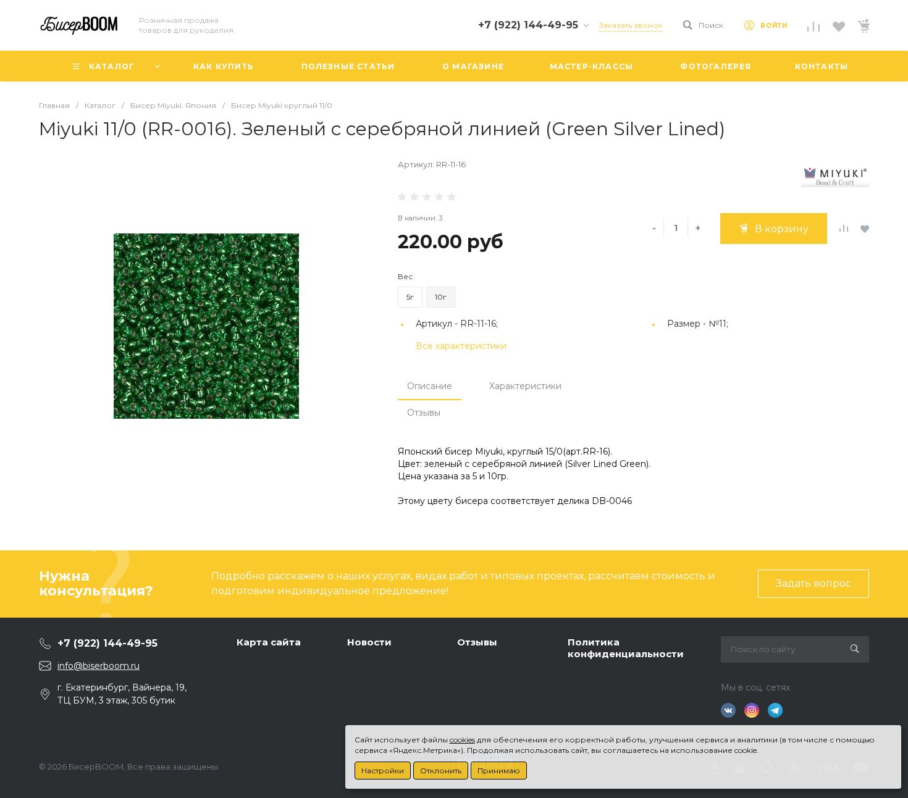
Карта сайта (269, 642)
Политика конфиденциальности (626, 648)
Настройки (382, 770)
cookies (462, 739)
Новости (369, 642)
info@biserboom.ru (98, 665)
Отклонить (440, 770)
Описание (429, 386)
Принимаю (498, 770)
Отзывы (423, 412)
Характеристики (525, 386)
